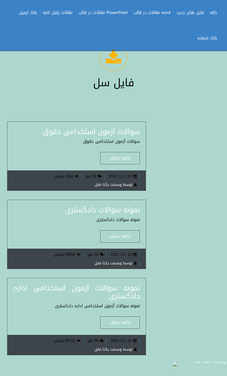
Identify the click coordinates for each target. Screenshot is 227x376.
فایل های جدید (190, 13)
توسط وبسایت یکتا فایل (113, 184)
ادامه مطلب (120, 158)
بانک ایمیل (28, 13)
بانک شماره (207, 38)
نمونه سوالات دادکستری (102, 210)
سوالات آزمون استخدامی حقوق (91, 131)
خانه (213, 13)
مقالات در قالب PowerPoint (103, 13)
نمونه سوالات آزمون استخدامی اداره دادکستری (76, 292)
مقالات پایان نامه (58, 13)
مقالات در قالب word (152, 13)
